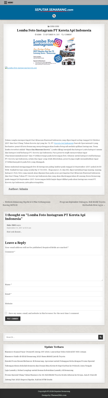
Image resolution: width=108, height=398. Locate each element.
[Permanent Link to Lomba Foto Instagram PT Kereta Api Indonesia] (54, 51)
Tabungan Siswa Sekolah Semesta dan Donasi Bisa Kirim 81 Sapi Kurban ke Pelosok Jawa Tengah (48, 366)
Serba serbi (54, 26)
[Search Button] (54, 16)
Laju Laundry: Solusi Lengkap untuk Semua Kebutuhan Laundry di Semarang (39, 370)
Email (8, 294)
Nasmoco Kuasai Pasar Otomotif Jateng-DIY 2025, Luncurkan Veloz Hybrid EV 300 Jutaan (45, 352)
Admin (39, 34)
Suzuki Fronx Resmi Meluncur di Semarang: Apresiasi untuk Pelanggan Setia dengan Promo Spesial (49, 361)
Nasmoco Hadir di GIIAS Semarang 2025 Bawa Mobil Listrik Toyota (35, 356)
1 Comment (68, 34)
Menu (10, 2)
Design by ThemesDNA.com (54, 395)
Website (9, 304)
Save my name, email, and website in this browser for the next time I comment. (44, 313)
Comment (10, 252)
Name (8, 284)
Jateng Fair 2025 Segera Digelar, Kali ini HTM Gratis (28, 380)
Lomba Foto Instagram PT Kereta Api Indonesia (54, 30)
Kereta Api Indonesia (63, 143)
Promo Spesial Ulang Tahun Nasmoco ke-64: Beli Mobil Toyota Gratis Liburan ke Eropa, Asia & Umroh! (51, 375)
